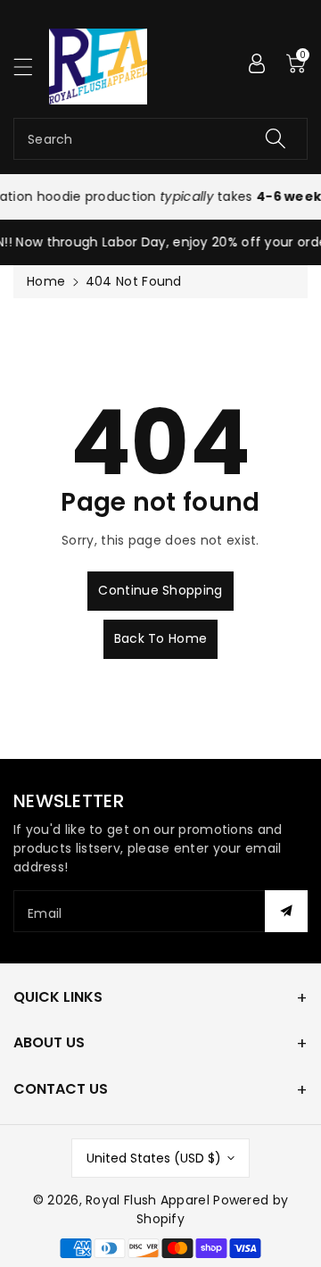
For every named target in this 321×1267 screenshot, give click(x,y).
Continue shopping (160, 590)
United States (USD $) (153, 1158)
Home (46, 281)
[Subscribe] (286, 911)
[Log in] (256, 62)
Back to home (161, 638)
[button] (31, 66)
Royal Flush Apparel (148, 1200)
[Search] (275, 139)
